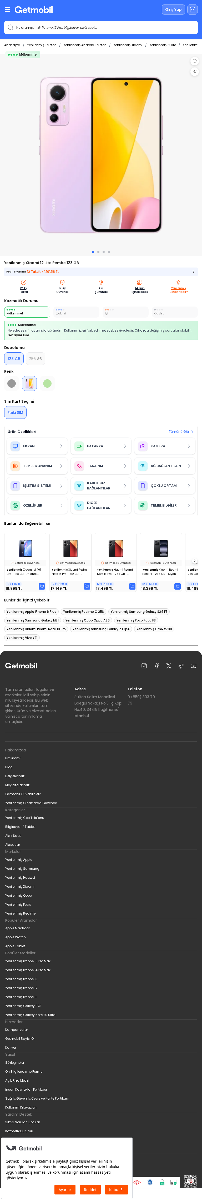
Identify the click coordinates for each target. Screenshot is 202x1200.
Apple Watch (15, 937)
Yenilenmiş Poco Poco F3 (136, 620)
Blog (9, 767)
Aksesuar (12, 844)
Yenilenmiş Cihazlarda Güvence (31, 803)
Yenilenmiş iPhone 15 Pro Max (27, 961)
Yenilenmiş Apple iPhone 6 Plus (31, 611)
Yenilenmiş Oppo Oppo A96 (87, 620)
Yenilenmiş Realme (20, 913)
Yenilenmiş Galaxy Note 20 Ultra (30, 1015)
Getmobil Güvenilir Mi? (23, 794)
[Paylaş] (194, 71)
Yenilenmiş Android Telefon (85, 45)
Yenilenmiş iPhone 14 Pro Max (27, 970)
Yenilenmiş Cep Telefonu (24, 817)
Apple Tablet (15, 946)
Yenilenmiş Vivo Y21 (22, 637)
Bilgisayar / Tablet (20, 826)
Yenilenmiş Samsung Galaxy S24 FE (139, 611)
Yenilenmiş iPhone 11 (21, 997)
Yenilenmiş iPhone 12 (21, 988)
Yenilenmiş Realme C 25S (83, 611)
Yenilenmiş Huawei (20, 877)
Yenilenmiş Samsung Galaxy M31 (33, 620)
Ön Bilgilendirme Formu (24, 1071)
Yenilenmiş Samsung (22, 868)
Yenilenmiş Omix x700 (154, 629)
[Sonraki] (194, 560)
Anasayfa (12, 45)
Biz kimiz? (13, 758)
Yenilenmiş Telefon (42, 45)
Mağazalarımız (17, 785)
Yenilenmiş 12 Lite (162, 45)
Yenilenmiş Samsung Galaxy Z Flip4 (101, 629)
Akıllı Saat (13, 835)
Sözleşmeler (14, 1062)
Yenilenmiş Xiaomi (128, 45)
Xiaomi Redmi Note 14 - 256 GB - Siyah (160, 572)
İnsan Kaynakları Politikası (26, 1089)
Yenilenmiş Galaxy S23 (23, 1006)
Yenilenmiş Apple (18, 859)
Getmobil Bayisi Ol (19, 1038)
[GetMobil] (34, 9)
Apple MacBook (17, 928)
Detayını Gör (18, 335)
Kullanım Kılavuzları (21, 1107)
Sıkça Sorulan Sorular (22, 1122)
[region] (101, 155)
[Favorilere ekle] (194, 61)
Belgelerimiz (14, 776)
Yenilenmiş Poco (18, 904)
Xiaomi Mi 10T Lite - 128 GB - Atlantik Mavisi (24, 572)
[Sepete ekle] (42, 586)
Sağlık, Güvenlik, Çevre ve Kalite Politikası (37, 1098)
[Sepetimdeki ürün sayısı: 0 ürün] (192, 9)
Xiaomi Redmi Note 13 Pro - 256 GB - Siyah (115, 572)
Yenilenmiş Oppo (18, 895)
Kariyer (10, 1047)
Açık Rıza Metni (17, 1080)
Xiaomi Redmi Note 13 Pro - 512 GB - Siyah (70, 572)
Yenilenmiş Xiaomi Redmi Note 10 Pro (36, 629)
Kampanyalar (16, 1029)
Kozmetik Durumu (19, 1131)
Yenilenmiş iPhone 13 (21, 979)
